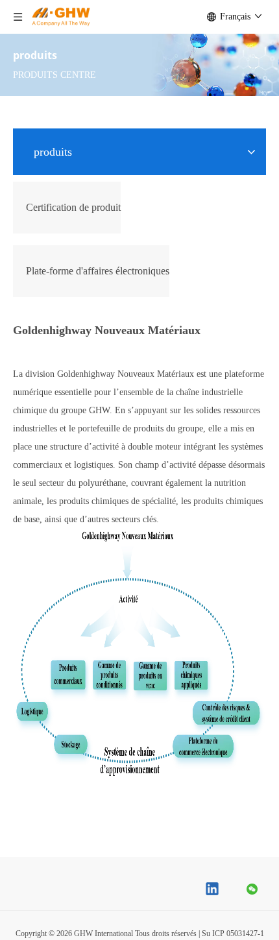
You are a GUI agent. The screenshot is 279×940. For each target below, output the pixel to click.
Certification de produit (73, 207)
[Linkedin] (212, 890)
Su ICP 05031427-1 (233, 933)
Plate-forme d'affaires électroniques (97, 270)
